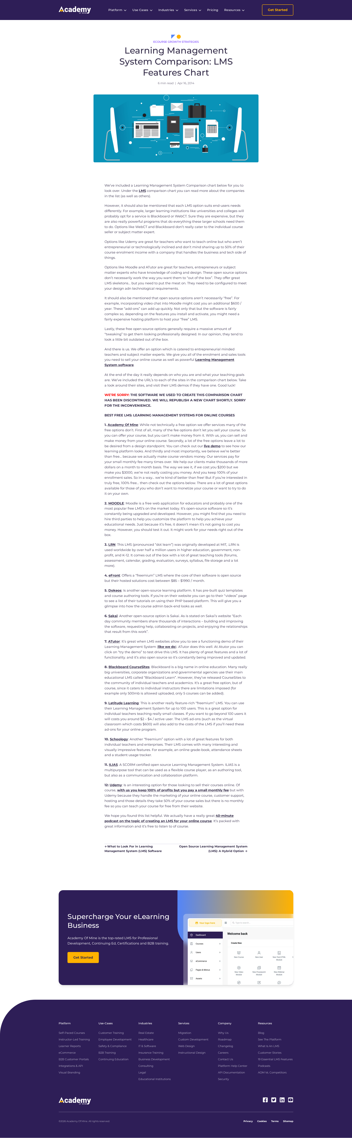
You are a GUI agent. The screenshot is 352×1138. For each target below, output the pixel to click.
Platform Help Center (232, 1066)
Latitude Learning (123, 703)
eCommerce (67, 1052)
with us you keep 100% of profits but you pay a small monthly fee (173, 790)
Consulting (145, 1066)
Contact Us (225, 1059)
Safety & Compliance (112, 1046)
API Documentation (231, 1072)
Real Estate (146, 1033)
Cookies (262, 1121)
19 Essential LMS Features (275, 1059)
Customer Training (111, 1033)
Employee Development (115, 1039)
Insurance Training (150, 1052)
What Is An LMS (268, 1046)
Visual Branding (69, 1072)
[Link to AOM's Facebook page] (265, 1100)
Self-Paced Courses (72, 1033)
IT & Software (147, 1046)
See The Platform (269, 1039)
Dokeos (115, 590)
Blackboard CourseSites (129, 667)
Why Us (223, 1033)
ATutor (114, 641)
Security (223, 1079)
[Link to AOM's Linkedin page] (282, 1100)
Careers (223, 1052)
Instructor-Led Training (74, 1039)
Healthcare (145, 1039)
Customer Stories (269, 1052)
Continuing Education (113, 1059)
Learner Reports (70, 1046)
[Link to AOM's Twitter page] (273, 1100)
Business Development (154, 1059)
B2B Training (107, 1052)
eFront (114, 575)
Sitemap (288, 1121)
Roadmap (225, 1039)
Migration (184, 1033)
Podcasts (264, 1066)
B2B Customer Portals (74, 1059)
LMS (142, 191)
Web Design (186, 1046)
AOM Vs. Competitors (272, 1072)
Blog (261, 1033)
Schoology (119, 739)
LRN (111, 545)
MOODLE (116, 503)
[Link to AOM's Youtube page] (290, 1100)
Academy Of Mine (123, 425)
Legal (142, 1072)
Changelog (225, 1046)
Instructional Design (192, 1052)
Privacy (248, 1121)
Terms (275, 1121)
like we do (166, 647)
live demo (212, 446)
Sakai (113, 616)
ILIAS (113, 765)
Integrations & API (71, 1066)
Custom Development (193, 1039)
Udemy (116, 785)
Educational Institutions (154, 1079)
